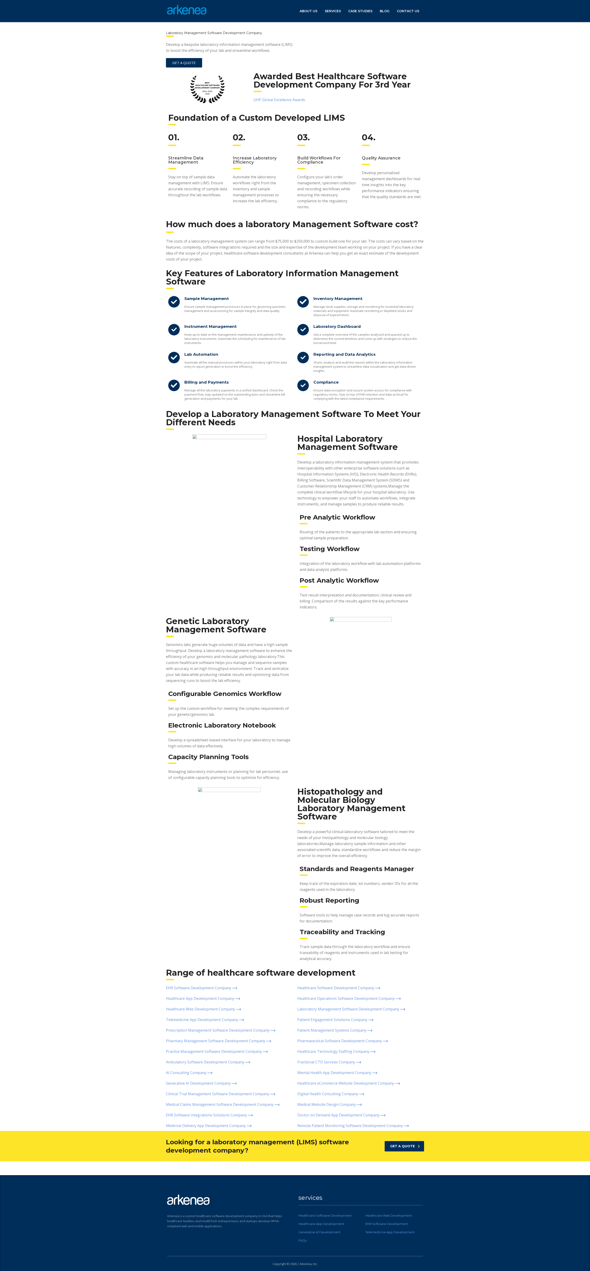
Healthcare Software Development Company (336, 987)
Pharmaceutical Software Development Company (340, 1040)
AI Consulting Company (186, 1072)
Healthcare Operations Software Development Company (346, 998)
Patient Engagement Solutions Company (332, 1019)
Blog (384, 11)
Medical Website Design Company (327, 1104)
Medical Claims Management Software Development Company (220, 1104)
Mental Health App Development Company (334, 1072)
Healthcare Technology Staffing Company (333, 1051)
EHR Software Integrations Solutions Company (207, 1115)
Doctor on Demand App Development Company (339, 1115)
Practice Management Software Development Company (214, 1051)
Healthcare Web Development (388, 1215)
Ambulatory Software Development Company (205, 1062)
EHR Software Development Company (199, 987)
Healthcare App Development (321, 1224)
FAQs (302, 1240)
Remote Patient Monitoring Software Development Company (350, 1125)
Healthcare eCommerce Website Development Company (346, 1083)
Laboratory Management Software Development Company (348, 1009)
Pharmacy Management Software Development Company (216, 1040)
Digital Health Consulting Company (328, 1093)
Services (333, 11)
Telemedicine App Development (390, 1232)
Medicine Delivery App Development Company (206, 1125)
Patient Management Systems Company (332, 1030)
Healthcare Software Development (325, 1215)
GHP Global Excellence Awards (279, 99)
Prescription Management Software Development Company (218, 1030)
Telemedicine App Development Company (202, 1019)
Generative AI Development (319, 1232)
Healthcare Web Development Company (201, 1009)
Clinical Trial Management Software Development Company (218, 1093)
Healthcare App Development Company (200, 998)
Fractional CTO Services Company (326, 1062)
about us (308, 11)
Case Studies (360, 11)
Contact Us (408, 11)
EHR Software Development (386, 1224)
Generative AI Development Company (199, 1083)
